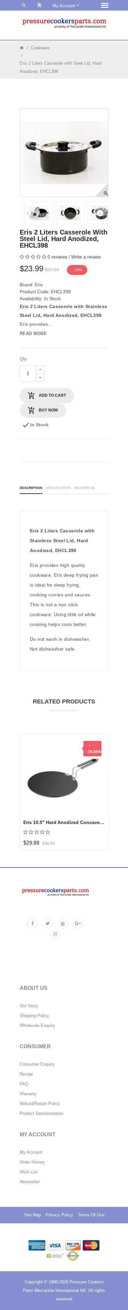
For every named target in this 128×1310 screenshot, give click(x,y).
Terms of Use (91, 1215)
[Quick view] (35, 794)
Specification (58, 488)
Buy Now (48, 410)
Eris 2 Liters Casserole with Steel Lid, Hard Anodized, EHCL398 (60, 67)
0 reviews (57, 256)
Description (31, 488)
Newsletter (30, 1182)
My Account (31, 1152)
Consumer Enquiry (37, 1064)
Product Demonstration (41, 1113)
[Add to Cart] (35, 761)
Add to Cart (52, 395)
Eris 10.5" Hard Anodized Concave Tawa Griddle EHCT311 (64, 822)
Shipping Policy (34, 1015)
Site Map (32, 1215)
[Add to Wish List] (35, 777)
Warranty (28, 1094)
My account (64, 5)
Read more (33, 333)
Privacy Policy (59, 1215)
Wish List (28, 1172)
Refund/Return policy (40, 1103)
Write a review (86, 256)
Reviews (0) (84, 488)
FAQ (24, 1084)
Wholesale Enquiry (37, 1025)
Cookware (40, 47)
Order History (32, 1162)
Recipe (26, 1074)
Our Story (29, 1006)
